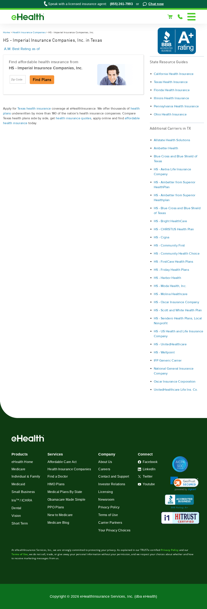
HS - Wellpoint (164, 352)
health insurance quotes (73, 118)
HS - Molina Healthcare (171, 294)
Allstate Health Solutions (172, 140)
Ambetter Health (166, 148)
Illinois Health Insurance (171, 98)
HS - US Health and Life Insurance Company (178, 333)
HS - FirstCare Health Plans (173, 262)
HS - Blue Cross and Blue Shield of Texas (177, 210)
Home (6, 32)
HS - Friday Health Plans (171, 270)
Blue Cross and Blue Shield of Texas (175, 158)
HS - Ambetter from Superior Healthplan (174, 197)
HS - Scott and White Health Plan (178, 310)
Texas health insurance (34, 109)
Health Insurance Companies (29, 32)
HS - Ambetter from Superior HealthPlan (174, 184)
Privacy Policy (169, 550)
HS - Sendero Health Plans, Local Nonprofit (178, 320)
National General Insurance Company (174, 371)
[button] (184, 483)
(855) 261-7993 (121, 4)
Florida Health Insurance (172, 90)
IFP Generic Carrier (168, 360)
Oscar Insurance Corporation (175, 382)
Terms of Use (20, 554)
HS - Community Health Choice (177, 254)
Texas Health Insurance (171, 82)
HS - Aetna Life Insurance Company (172, 171)
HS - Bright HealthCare (170, 221)
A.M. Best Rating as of (22, 49)
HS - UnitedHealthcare (170, 344)
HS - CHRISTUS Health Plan (174, 229)
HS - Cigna (161, 237)
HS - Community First (169, 245)
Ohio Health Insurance (170, 114)
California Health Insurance (174, 74)
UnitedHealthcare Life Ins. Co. (176, 390)
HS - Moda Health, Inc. (170, 286)
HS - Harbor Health (167, 278)
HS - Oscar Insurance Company (176, 302)
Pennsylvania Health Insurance (176, 106)
